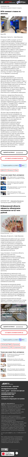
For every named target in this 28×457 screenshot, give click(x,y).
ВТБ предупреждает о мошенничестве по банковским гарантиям (16, 187)
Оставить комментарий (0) (14, 158)
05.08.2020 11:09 (5, 6)
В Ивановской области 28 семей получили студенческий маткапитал (16, 360)
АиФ (11, 233)
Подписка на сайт (7, 396)
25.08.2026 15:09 (5, 201)
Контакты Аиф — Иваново (10, 386)
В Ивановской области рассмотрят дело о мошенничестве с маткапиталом (15, 355)
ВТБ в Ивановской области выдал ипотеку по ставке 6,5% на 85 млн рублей (15, 183)
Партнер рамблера (14, 449)
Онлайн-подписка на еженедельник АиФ (8, 393)
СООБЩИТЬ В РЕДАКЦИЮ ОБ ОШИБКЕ (12, 399)
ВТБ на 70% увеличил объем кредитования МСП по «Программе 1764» (16, 193)
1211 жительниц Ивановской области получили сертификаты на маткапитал (16, 374)
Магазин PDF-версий (17, 391)
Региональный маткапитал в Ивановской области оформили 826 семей (16, 365)
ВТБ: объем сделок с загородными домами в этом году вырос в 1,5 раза (16, 177)
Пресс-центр (5, 391)
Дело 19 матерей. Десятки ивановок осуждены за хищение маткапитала (13, 311)
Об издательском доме (9, 388)
